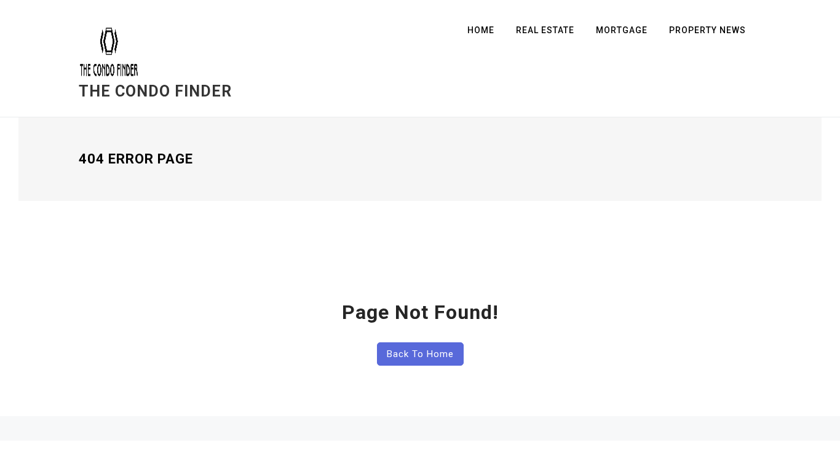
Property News (707, 30)
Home (480, 30)
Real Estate (545, 30)
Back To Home (420, 354)
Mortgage (622, 30)
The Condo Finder (155, 91)
